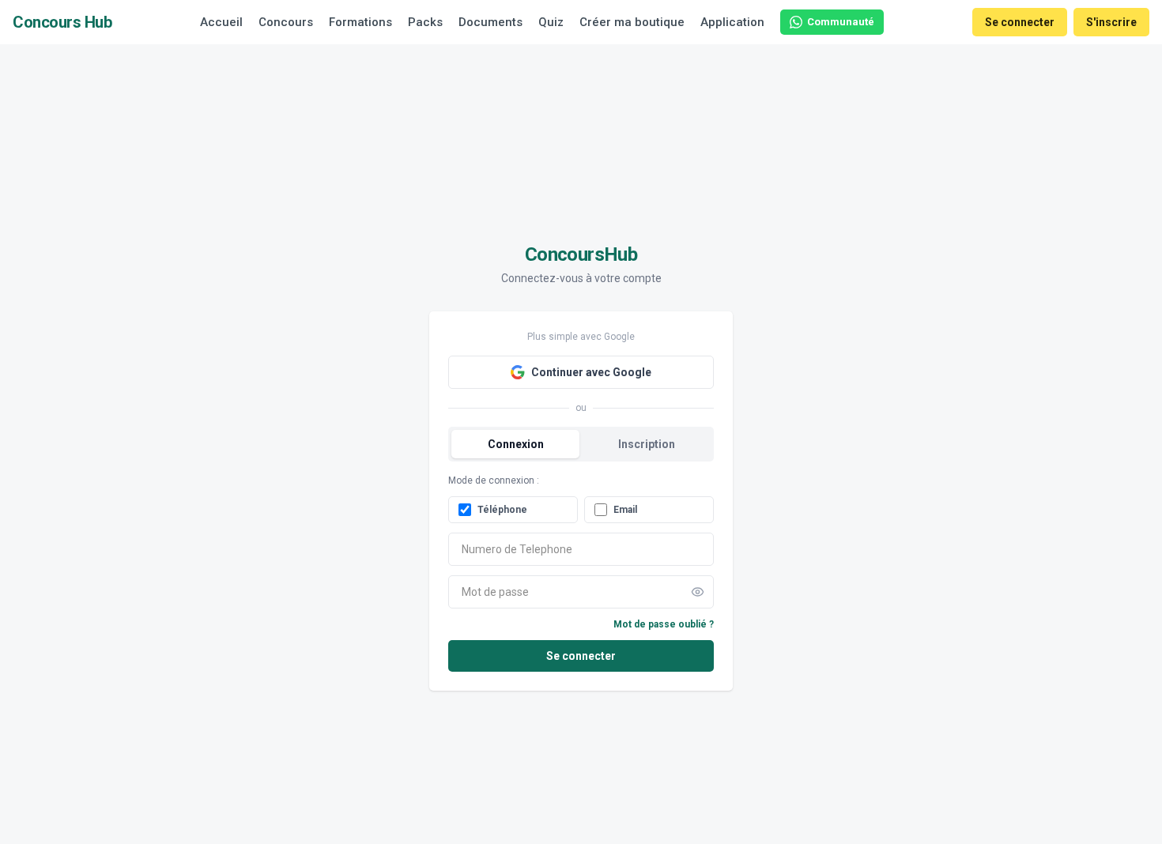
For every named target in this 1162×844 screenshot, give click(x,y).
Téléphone (502, 509)
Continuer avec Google (591, 372)
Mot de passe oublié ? (663, 624)
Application (732, 22)
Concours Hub (62, 22)
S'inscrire (1111, 22)
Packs (425, 22)
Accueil (221, 22)
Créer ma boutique (632, 22)
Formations (360, 22)
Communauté (840, 22)
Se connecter (1019, 22)
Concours (285, 22)
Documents (490, 22)
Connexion (516, 444)
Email (625, 509)
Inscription (646, 444)
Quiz (551, 22)
